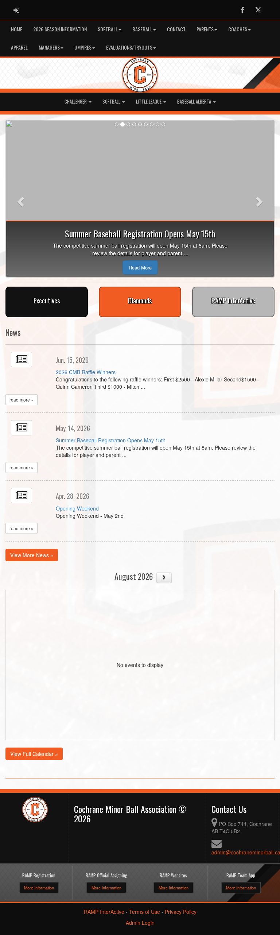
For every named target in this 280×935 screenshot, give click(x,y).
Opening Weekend (77, 508)
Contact (176, 29)
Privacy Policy (181, 911)
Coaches (237, 29)
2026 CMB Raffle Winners (86, 372)
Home (16, 29)
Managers (49, 47)
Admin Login (140, 922)
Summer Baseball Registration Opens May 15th (111, 440)
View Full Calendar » (34, 753)
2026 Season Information (60, 29)
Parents (205, 29)
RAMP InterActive (104, 911)
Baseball (142, 29)
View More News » (31, 555)
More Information (39, 888)
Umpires (83, 47)
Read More (140, 267)
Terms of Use (144, 911)
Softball (108, 29)
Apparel (19, 47)
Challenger (76, 101)
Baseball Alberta (194, 101)
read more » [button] (21, 399)
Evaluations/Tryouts (129, 47)
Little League (149, 101)
